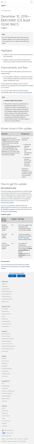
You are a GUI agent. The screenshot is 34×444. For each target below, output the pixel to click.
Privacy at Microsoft (5, 415)
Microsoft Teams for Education (8, 338)
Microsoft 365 (4, 366)
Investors (3, 418)
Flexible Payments (5, 326)
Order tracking (4, 318)
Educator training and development (8, 346)
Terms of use (20, 438)
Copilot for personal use (6, 296)
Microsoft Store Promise (6, 323)
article (3, 43)
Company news (5, 413)
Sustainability (4, 425)
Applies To (4, 28)
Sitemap (3, 438)
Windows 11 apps (5, 301)
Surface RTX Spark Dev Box (7, 291)
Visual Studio (4, 401)
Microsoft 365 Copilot (6, 373)
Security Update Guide (25, 92)
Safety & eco (4, 441)
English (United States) (8, 430)
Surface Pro (4, 283)
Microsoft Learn (5, 388)
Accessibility (4, 423)
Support (3, 5)
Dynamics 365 (4, 363)
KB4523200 (4, 207)
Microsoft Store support (6, 313)
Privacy (15, 438)
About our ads (15, 441)
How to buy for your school (7, 343)
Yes (12, 276)
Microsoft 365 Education (6, 341)
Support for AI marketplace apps (8, 391)
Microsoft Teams (5, 371)
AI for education (5, 351)
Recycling (9, 441)
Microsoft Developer (6, 385)
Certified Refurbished (6, 321)
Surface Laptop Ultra (6, 289)
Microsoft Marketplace (6, 396)
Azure (3, 383)
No (21, 276)
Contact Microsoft (9, 438)
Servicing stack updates (7, 202)
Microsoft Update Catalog (10, 211)
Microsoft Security (5, 361)
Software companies (6, 398)
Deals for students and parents (8, 348)
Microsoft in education (6, 333)
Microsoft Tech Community (7, 393)
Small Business (5, 376)
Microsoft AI (4, 358)
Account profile (5, 308)
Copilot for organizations (6, 294)
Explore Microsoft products (7, 299)
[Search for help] (5, 2)
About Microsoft (5, 410)
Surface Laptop (5, 286)
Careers (3, 408)
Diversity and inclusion (6, 420)
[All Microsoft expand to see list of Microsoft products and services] (2, 2)
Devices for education (6, 336)
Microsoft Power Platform (7, 368)
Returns (3, 316)
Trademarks (26, 438)
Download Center (5, 311)
